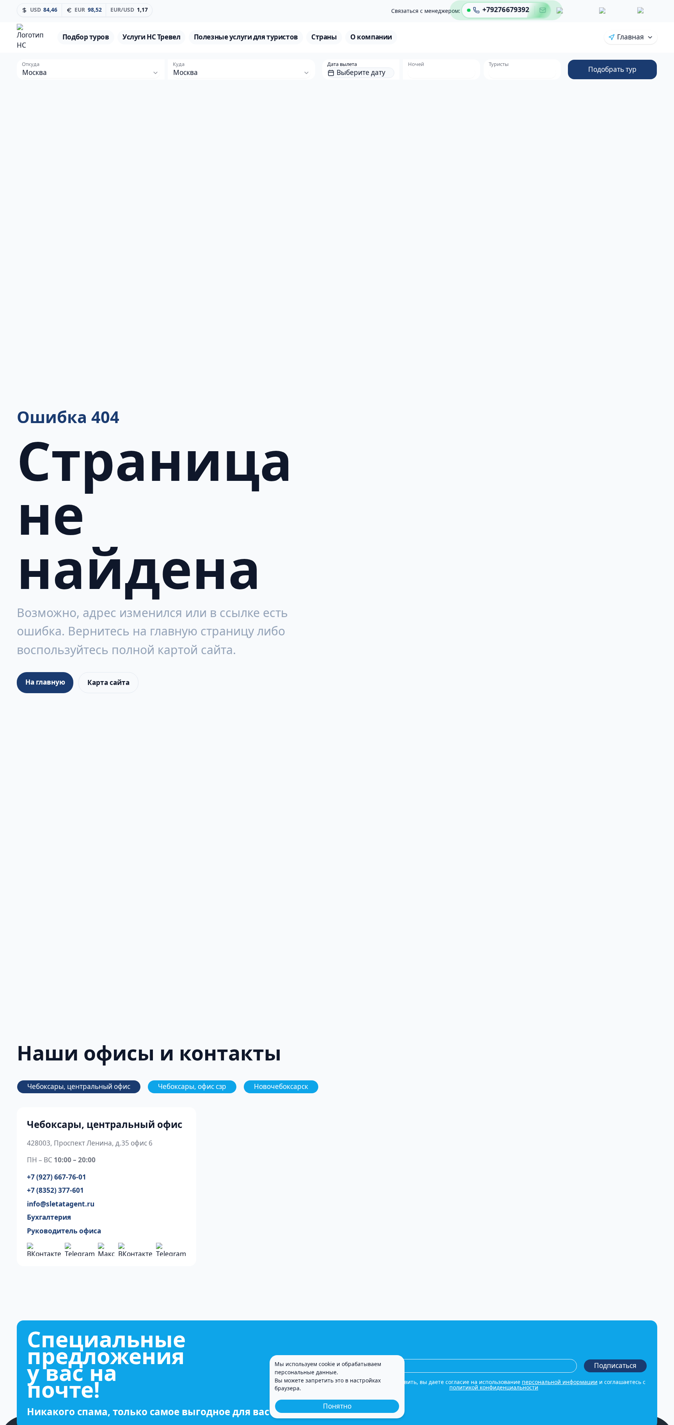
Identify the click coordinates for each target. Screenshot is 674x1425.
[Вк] (573, 9)
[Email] (542, 9)
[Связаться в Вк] (135, 1249)
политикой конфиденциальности (493, 1387)
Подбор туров (85, 36)
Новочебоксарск (281, 1086)
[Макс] (646, 11)
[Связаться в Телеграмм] (171, 1249)
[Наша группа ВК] (44, 1249)
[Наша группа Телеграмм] (80, 1249)
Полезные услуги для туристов (246, 36)
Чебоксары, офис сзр (192, 1086)
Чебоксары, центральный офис (78, 1086)
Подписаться (615, 1365)
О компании (371, 36)
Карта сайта (108, 682)
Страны (324, 36)
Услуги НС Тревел (151, 36)
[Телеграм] (614, 10)
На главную (45, 682)
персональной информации (560, 1382)
